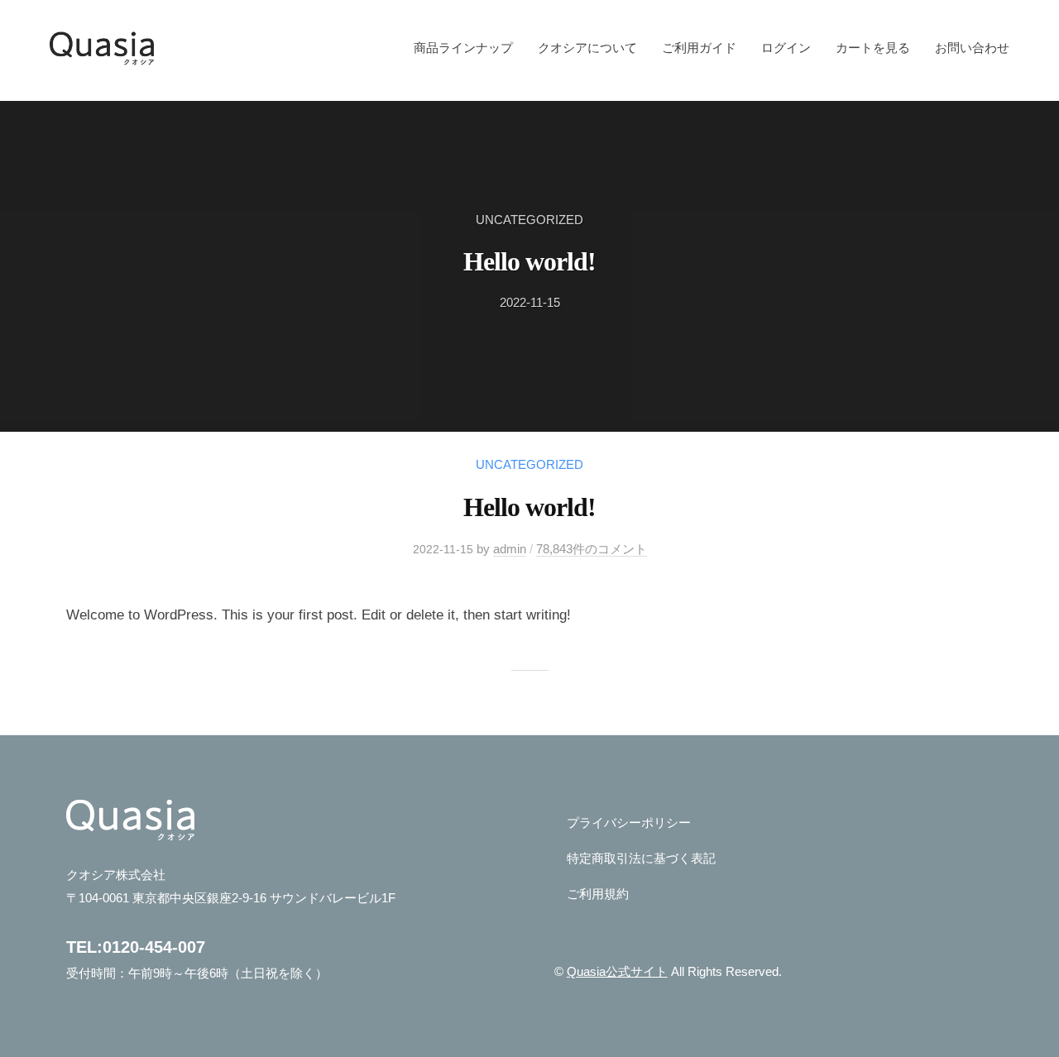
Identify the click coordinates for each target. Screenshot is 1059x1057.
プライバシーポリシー (629, 822)
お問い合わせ (972, 48)
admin (509, 549)
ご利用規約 (598, 894)
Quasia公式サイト (617, 971)
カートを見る (873, 48)
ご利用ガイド (699, 48)
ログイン (786, 48)
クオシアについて (587, 48)
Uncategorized (529, 220)
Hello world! (529, 261)
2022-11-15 (530, 302)
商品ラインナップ (463, 48)
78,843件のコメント (591, 549)
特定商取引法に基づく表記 (641, 858)
